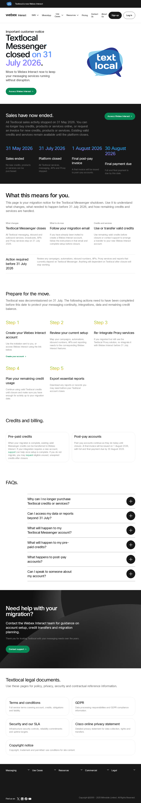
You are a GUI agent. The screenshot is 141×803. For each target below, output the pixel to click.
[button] (115, 15)
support (12, 452)
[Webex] (9, 4)
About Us (104, 15)
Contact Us (94, 15)
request (29, 455)
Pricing (85, 15)
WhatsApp (46, 15)
